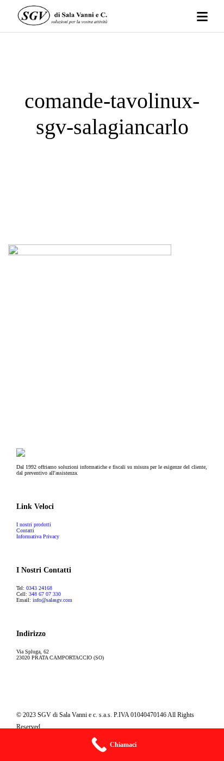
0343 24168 (39, 588)
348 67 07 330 (45, 594)
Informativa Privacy (37, 536)
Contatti (25, 530)
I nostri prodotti (33, 524)
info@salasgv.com (52, 600)
